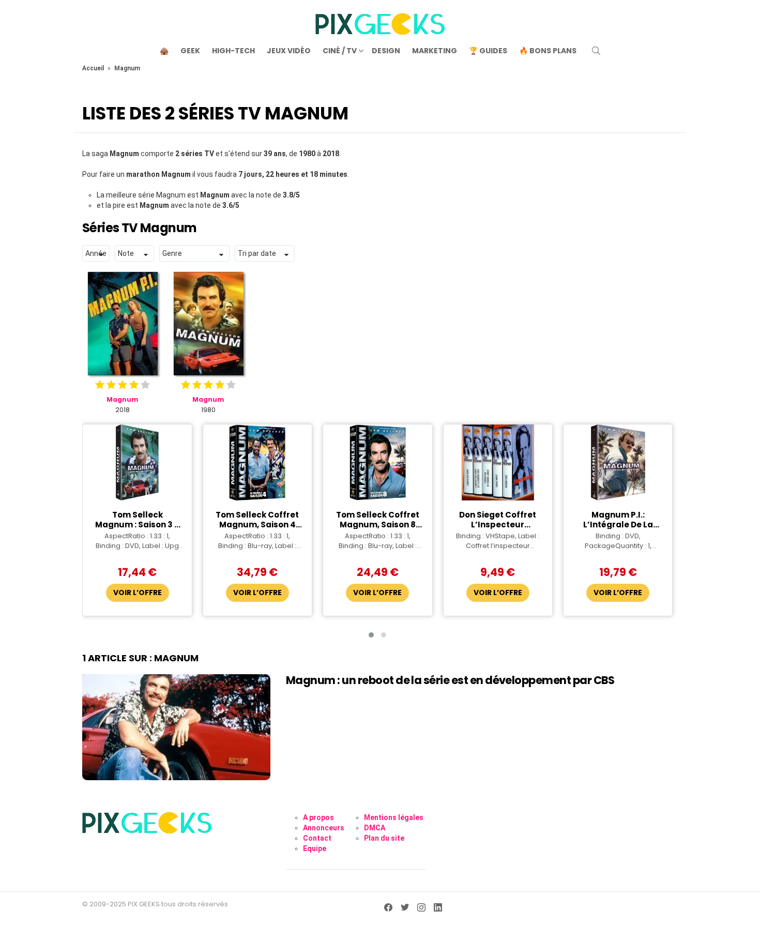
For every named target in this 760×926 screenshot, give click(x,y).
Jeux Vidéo (289, 50)
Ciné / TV (340, 50)
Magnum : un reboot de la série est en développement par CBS (450, 680)
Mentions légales (393, 817)
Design (386, 50)
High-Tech (233, 50)
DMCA (374, 828)
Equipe (314, 848)
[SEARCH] (596, 50)
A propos (318, 817)
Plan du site (384, 838)
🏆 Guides (488, 50)
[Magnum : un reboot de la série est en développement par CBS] (176, 727)
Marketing (434, 50)
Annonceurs (323, 828)
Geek (190, 50)
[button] (371, 635)
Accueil (93, 68)
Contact (317, 838)
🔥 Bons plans (547, 50)
